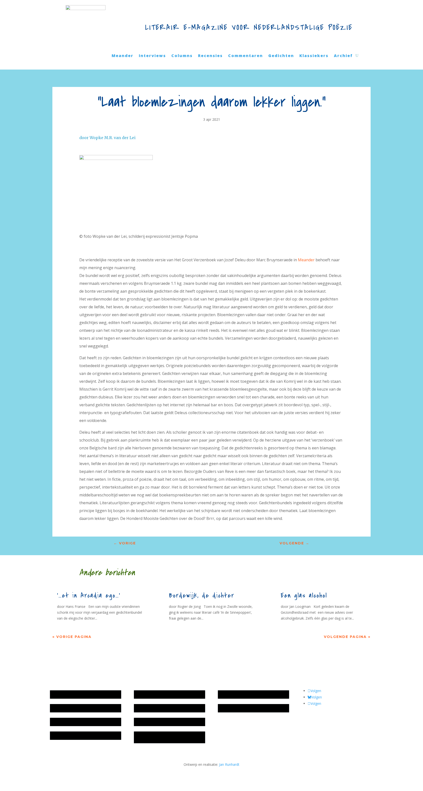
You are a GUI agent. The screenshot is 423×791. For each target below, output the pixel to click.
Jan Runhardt (229, 764)
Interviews (152, 56)
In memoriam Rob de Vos (240, 694)
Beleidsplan (145, 708)
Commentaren (245, 56)
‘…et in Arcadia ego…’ (88, 595)
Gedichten (281, 56)
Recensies (210, 56)
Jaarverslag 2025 (65, 708)
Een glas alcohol (304, 595)
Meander (122, 56)
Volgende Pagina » (347, 637)
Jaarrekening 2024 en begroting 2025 (81, 721)
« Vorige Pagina (72, 637)
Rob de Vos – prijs (234, 708)
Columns (182, 56)
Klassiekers (314, 56)
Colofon (142, 721)
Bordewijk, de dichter (201, 595)
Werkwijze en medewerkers (158, 694)
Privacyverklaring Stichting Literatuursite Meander (167, 737)
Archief (343, 56)
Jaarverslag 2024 (65, 735)
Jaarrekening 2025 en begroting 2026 (81, 694)
